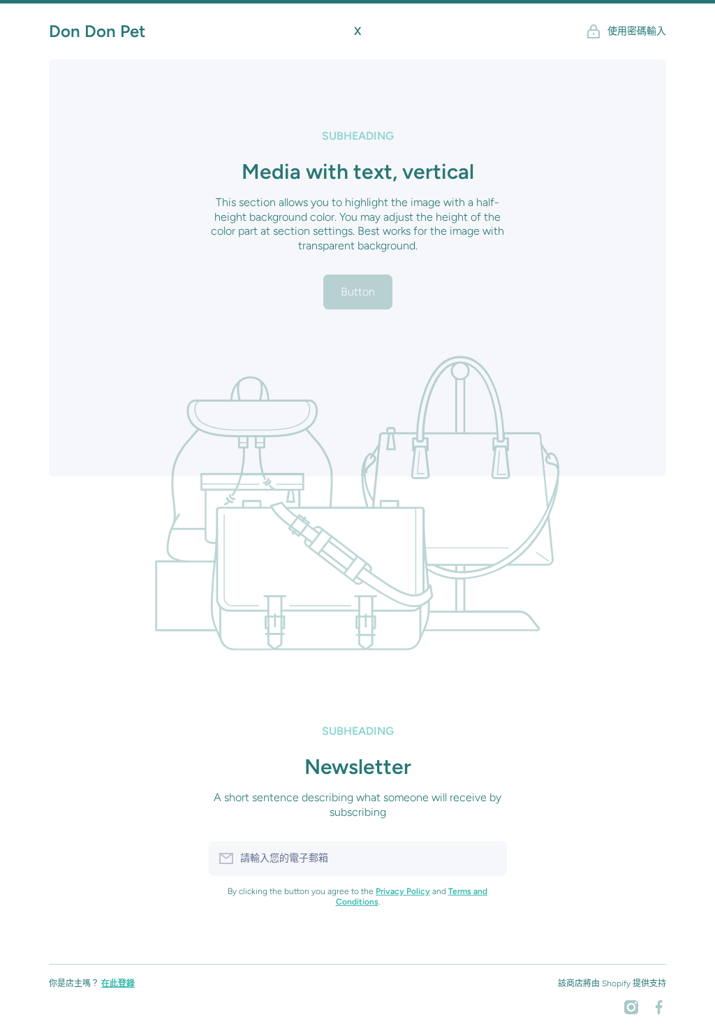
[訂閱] (489, 858)
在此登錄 (118, 983)
